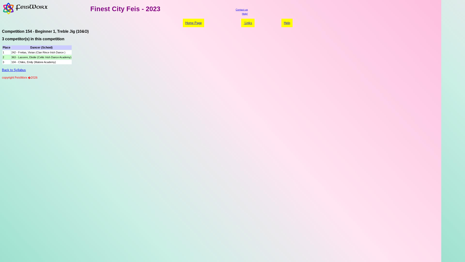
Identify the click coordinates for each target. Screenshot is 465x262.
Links (248, 23)
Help (287, 23)
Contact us (242, 9)
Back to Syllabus (14, 70)
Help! (245, 13)
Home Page (193, 23)
